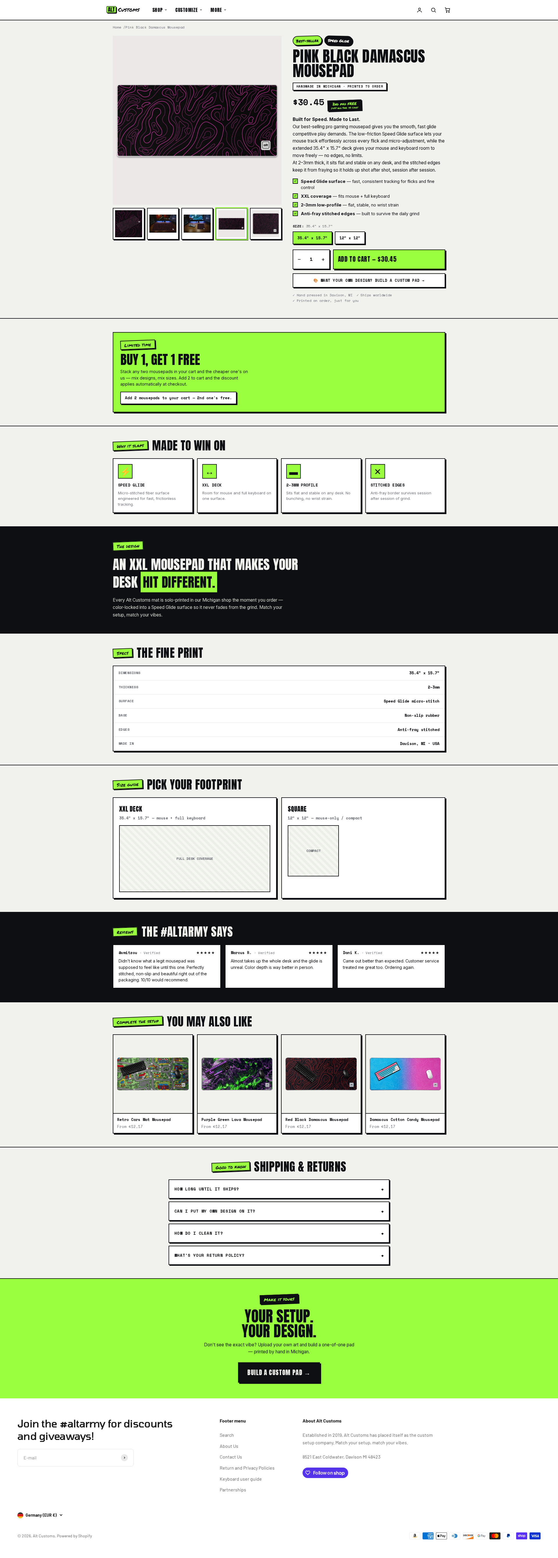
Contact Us (231, 1456)
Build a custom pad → (279, 1372)
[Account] (420, 10)
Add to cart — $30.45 (367, 259)
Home (117, 27)
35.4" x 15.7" (312, 238)
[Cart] (447, 10)
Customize (186, 9)
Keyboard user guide (241, 1479)
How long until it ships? (206, 1189)
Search (227, 1435)
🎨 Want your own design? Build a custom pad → (369, 280)
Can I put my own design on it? (214, 1211)
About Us (229, 1446)
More (216, 9)
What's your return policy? (209, 1255)
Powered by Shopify (74, 1535)
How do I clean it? (198, 1233)
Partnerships (233, 1489)
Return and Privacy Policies (247, 1467)
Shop (157, 9)
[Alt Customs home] (123, 9)
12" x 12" (349, 238)
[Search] (433, 10)
